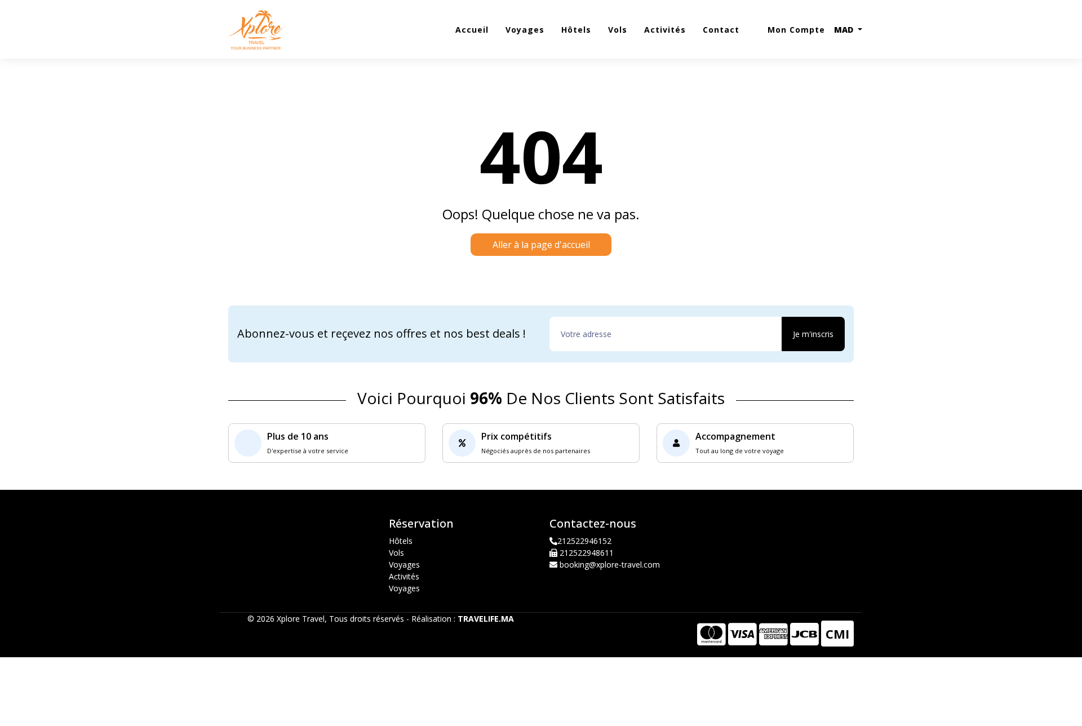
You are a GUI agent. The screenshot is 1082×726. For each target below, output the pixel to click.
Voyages (524, 29)
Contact (721, 29)
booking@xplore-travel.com (610, 564)
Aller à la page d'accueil (541, 244)
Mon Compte (795, 29)
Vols (617, 29)
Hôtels (576, 29)
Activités (665, 29)
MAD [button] (844, 29)
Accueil (472, 29)
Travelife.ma (486, 618)
